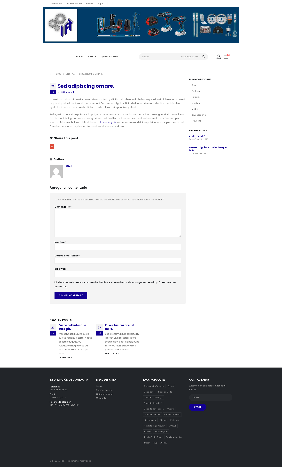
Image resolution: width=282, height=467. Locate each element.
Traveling (196, 120)
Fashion (196, 91)
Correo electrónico (67, 255)
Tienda (92, 56)
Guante (170, 409)
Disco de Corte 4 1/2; (153, 397)
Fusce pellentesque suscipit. (72, 327)
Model (195, 108)
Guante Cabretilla (152, 414)
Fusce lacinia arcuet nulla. (119, 327)
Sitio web (60, 268)
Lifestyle (196, 103)
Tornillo (147, 431)
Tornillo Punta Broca (153, 437)
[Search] (203, 56)
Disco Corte (149, 392)
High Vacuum (150, 420)
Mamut (163, 420)
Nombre (60, 242)
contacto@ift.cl (58, 397)
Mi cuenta (56, 3)
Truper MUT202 (160, 443)
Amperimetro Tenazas (154, 386)
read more (65, 357)
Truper (147, 443)
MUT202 (172, 426)
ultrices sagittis (107, 122)
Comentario (63, 206)
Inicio (79, 56)
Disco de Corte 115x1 (153, 403)
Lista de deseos (74, 3)
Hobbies (196, 96)
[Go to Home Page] (51, 74)
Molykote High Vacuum (154, 426)
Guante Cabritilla (172, 414)
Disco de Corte (165, 392)
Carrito (90, 3)
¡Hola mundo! (197, 136)
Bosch (170, 386)
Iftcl (69, 166)
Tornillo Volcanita (174, 437)
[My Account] (218, 57)
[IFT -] (59, 57)
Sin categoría (199, 114)
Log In (100, 3)
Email (52, 146)
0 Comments (68, 92)
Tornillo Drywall (161, 431)
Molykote (174, 420)
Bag (194, 85)
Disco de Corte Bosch (154, 409)
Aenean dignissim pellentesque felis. (208, 149)
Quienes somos (109, 56)
